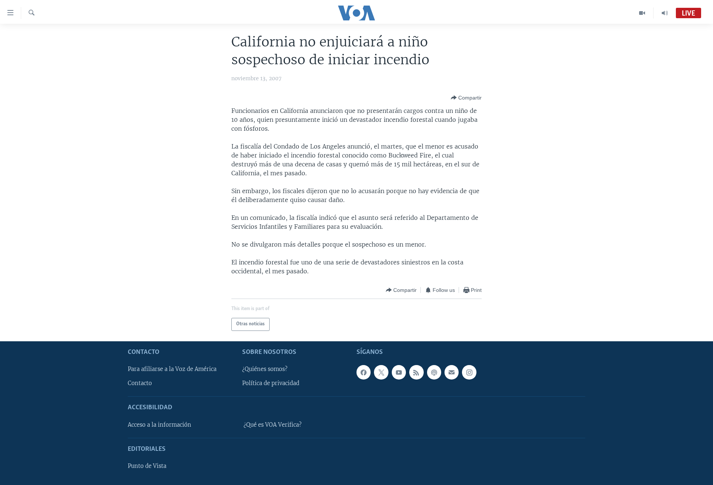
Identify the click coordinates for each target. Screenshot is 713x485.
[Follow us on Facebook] (363, 372)
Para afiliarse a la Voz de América (172, 369)
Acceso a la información (159, 424)
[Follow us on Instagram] (469, 372)
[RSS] (416, 372)
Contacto (140, 383)
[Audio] (665, 13)
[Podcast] (434, 372)
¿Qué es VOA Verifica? (273, 424)
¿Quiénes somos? (264, 369)
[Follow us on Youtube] (399, 372)
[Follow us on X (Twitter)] (381, 372)
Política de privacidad (270, 383)
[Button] (466, 97)
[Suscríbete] (452, 372)
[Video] (642, 13)
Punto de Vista (147, 466)
